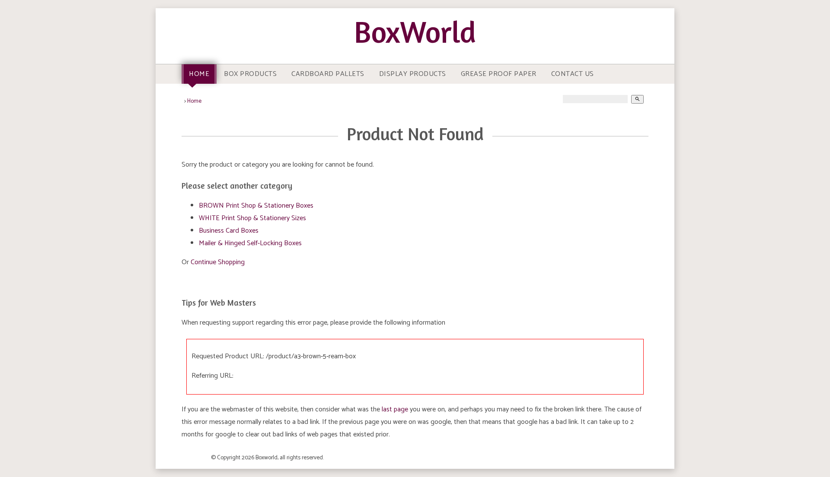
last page (395, 409)
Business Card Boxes (229, 231)
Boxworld (266, 457)
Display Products (412, 74)
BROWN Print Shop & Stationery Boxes (256, 206)
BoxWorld (415, 31)
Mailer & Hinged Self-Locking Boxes (250, 243)
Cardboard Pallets (327, 74)
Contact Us (572, 74)
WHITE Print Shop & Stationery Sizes (252, 218)
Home (199, 74)
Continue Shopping (218, 262)
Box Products (250, 74)
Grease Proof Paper (498, 74)
